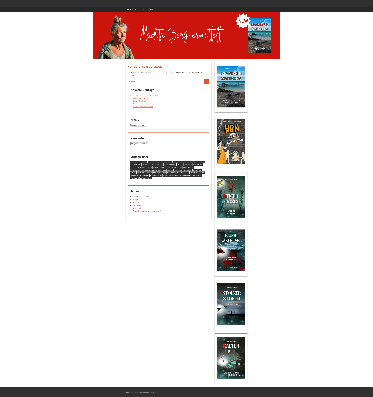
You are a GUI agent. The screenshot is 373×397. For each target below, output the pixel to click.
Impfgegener (178, 167)
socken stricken (136, 175)
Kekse (164, 170)
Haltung (180, 164)
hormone (156, 167)
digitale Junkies (136, 164)
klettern (170, 170)
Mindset (149, 173)
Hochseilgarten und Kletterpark (141, 167)
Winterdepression (146, 178)
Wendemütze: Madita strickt (143, 104)
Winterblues (135, 178)
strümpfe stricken (156, 175)
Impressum (131, 9)
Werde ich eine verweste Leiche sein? (147, 211)
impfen (170, 167)
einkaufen (145, 164)
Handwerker (188, 164)
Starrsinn (146, 175)
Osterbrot (162, 173)
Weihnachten (197, 175)
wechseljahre (187, 175)
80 (139, 162)
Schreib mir (137, 208)
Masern (133, 173)
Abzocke (144, 162)
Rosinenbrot (194, 173)
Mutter (155, 173)
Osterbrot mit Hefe (173, 173)
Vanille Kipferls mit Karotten (172, 175)
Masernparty (141, 173)
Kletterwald (178, 170)
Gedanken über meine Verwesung (146, 95)
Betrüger (193, 162)
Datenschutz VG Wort (147, 9)
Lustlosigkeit (197, 170)
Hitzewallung (197, 164)
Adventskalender (153, 162)
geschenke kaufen (170, 164)
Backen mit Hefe (178, 162)
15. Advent (134, 162)
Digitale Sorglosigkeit (140, 101)
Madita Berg (137, 205)
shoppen (202, 173)
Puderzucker (185, 173)
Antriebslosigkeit (166, 162)
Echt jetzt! (136, 199)
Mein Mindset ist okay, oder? (143, 98)
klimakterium (187, 170)
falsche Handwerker (156, 164)
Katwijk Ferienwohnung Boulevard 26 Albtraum (146, 170)
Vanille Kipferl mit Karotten (143, 107)
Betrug (186, 162)
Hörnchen (164, 167)
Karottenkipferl (188, 167)
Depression (201, 162)
